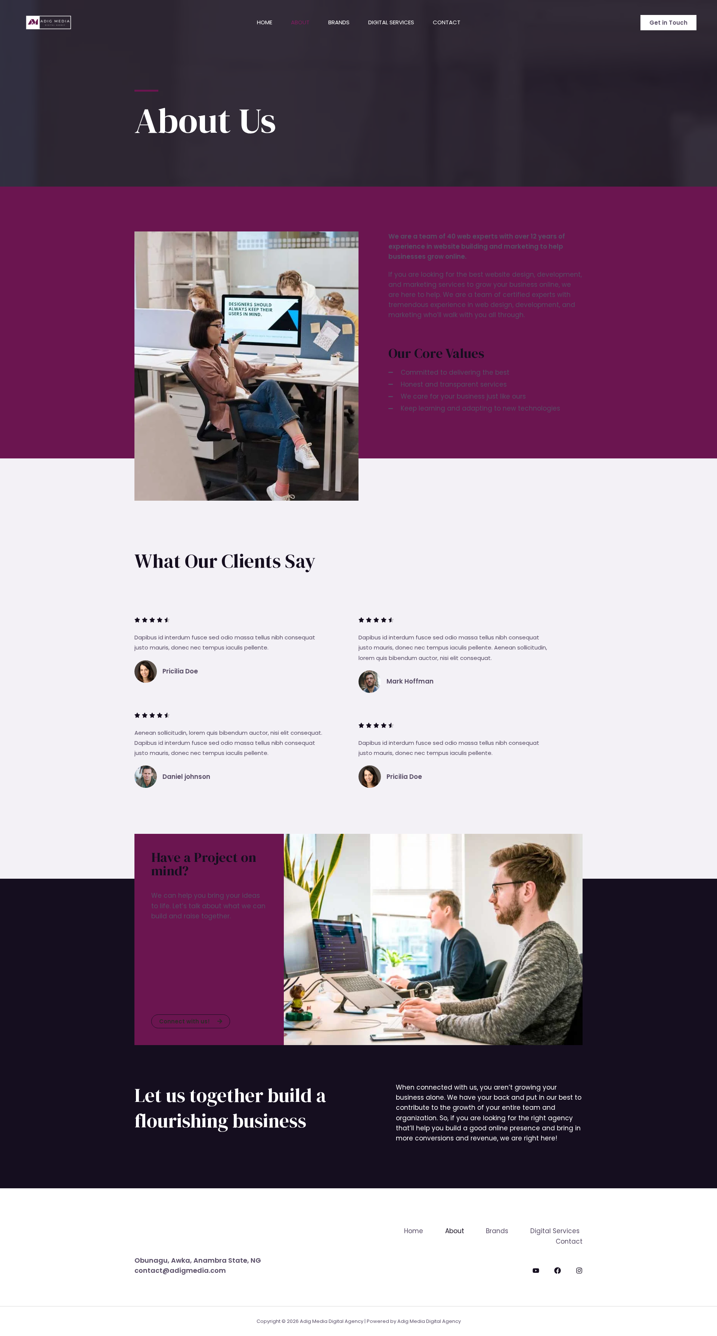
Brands (339, 22)
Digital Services (391, 22)
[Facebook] (557, 1270)
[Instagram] (579, 1270)
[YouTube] (536, 1270)
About (300, 22)
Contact (446, 22)
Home (264, 22)
